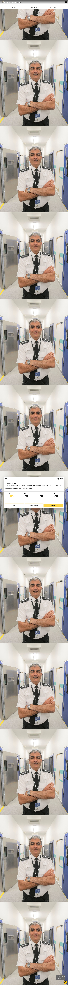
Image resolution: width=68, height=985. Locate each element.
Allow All (53, 505)
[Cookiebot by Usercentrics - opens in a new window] (57, 479)
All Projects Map (34, 7)
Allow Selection (34, 505)
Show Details (57, 501)
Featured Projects (53, 7)
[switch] (26, 496)
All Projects (14, 7)
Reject (14, 505)
